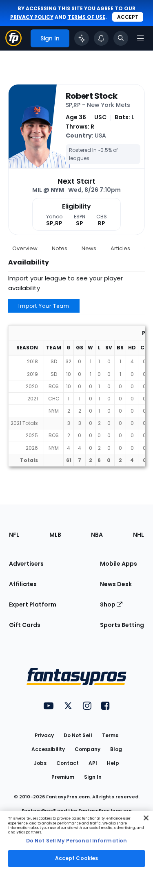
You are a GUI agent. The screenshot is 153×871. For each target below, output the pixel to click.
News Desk (116, 584)
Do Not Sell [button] (78, 735)
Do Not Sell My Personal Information (76, 840)
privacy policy (31, 16)
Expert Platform (32, 604)
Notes (59, 248)
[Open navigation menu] (140, 38)
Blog (116, 749)
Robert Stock (91, 96)
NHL (138, 535)
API (93, 763)
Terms (110, 735)
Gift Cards (24, 625)
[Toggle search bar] (120, 38)
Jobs (40, 763)
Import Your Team (43, 305)
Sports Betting (122, 625)
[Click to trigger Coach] (81, 38)
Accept (127, 16)
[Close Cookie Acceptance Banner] (146, 818)
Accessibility (48, 749)
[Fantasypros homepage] (13, 44)
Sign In (93, 776)
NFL (14, 535)
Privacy (44, 735)
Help (113, 763)
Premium (62, 776)
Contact (67, 763)
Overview (25, 248)
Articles (120, 248)
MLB (55, 535)
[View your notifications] (101, 38)
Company (87, 749)
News (89, 248)
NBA (97, 535)
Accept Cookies (76, 858)
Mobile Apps (118, 564)
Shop (108, 604)
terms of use (86, 16)
